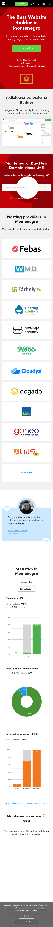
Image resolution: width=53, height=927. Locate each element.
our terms (33, 910)
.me (7, 672)
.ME (22, 63)
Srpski (41, 66)
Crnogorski (31, 66)
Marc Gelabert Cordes (17, 530)
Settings (27, 921)
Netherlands (25, 589)
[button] (21, 4)
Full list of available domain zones (23, 198)
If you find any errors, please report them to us (28, 803)
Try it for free (26, 48)
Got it (26, 916)
